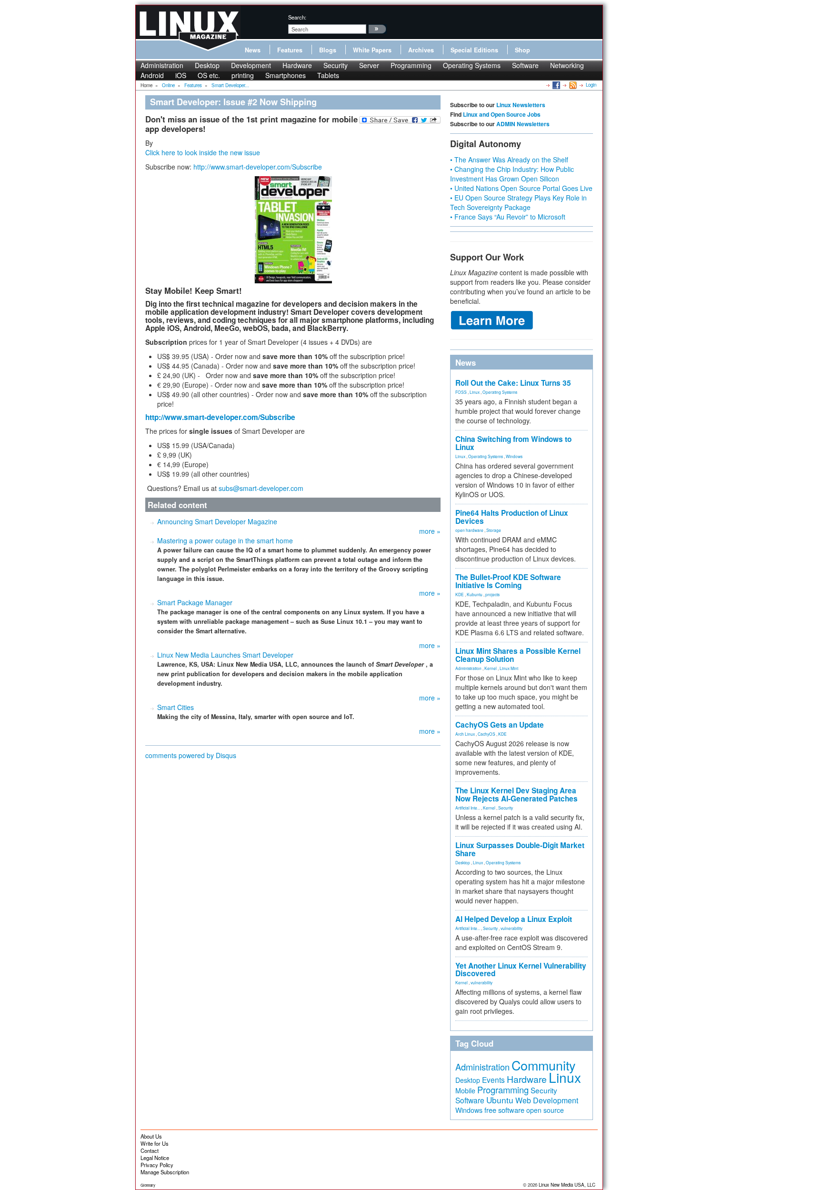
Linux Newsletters (520, 104)
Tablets (328, 75)
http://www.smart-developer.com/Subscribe (257, 166)
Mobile (465, 1090)
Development (251, 65)
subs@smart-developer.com (261, 488)
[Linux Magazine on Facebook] (555, 84)
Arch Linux (465, 734)
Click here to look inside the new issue (202, 152)
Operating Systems (472, 65)
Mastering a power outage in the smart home (225, 540)
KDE (459, 594)
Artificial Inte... (467, 807)
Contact (150, 1150)
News (253, 50)
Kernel (490, 668)
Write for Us (155, 1143)
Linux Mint (509, 668)
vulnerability (511, 928)
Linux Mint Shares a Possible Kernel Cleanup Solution (518, 655)
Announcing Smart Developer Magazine (217, 521)
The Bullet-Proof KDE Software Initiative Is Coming (508, 581)
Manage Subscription (165, 1172)
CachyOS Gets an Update (499, 725)
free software (504, 1110)
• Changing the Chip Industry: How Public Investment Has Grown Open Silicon (512, 173)
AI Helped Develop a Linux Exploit (513, 919)
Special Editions (474, 50)
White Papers (372, 50)
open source (545, 1110)
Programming (411, 65)
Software (525, 65)
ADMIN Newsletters (523, 124)
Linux (475, 392)
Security (335, 65)
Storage (493, 530)
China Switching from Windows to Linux (513, 443)
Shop (522, 50)
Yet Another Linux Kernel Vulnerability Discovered (520, 969)
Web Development (546, 1100)
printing (242, 75)
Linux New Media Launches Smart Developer (225, 655)
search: (297, 17)
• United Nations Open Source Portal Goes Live (521, 188)
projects (492, 594)
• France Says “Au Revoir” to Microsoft (507, 216)
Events (493, 1079)
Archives (421, 50)
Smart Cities (175, 707)
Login (591, 84)
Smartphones (285, 75)
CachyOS (486, 734)
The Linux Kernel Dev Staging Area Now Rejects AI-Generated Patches (516, 794)
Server (369, 65)
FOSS (461, 392)
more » (430, 531)
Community (543, 1065)
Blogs (327, 50)
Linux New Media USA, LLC (567, 1184)
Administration (162, 65)
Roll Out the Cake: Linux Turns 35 (513, 383)
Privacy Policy (157, 1165)
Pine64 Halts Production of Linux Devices (511, 517)
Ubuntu (499, 1100)
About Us (151, 1136)
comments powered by (190, 755)
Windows (514, 456)
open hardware (469, 530)
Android (152, 75)
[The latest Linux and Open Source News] (572, 84)
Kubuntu (474, 594)
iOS (180, 75)
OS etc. (209, 75)
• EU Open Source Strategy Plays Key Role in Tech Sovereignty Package (518, 202)
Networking (567, 65)
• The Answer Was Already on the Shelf (509, 159)
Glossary (148, 1185)
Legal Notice (155, 1157)
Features (289, 50)
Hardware (297, 65)
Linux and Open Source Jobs (502, 114)
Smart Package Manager (194, 602)
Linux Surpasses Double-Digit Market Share (519, 849)
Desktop (207, 65)
